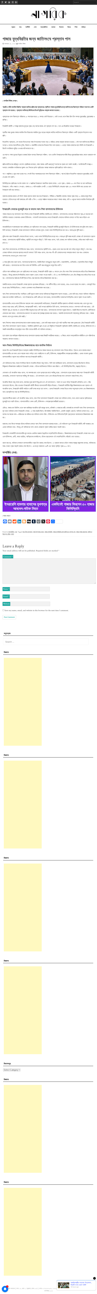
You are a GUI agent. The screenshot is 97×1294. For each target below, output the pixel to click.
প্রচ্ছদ (13, 27)
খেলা (35, 27)
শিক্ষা (76, 27)
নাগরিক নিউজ (22, 44)
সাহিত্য (83, 27)
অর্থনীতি (27, 27)
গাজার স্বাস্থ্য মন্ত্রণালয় (81, 532)
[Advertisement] (23, 702)
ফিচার (69, 27)
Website (6, 604)
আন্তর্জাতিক (43, 27)
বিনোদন (61, 27)
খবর (20, 27)
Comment (8, 556)
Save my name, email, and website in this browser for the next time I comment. (37, 610)
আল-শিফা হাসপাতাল (27, 532)
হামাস (12, 534)
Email (6, 596)
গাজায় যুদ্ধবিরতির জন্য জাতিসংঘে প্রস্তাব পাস (64, 532)
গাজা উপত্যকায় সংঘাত (38, 532)
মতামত (53, 27)
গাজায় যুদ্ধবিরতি (48, 532)
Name (6, 589)
